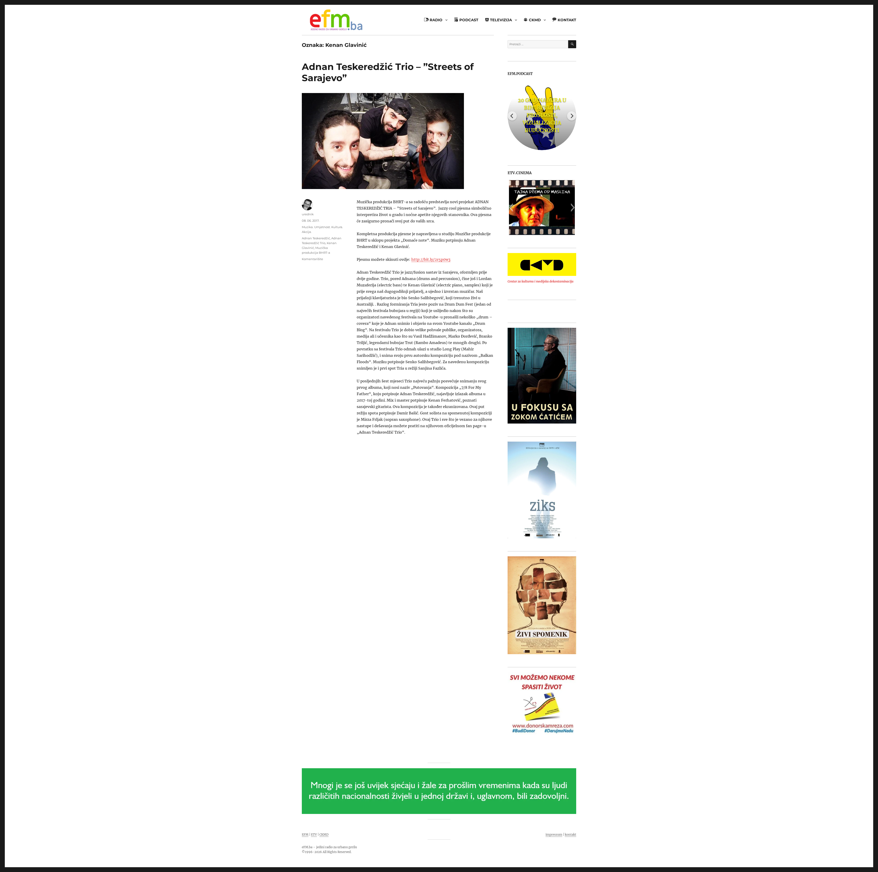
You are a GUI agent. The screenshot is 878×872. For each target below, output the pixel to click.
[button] (511, 207)
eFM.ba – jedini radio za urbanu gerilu (329, 847)
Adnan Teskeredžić (316, 238)
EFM (305, 835)
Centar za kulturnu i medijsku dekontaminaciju (540, 281)
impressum (554, 835)
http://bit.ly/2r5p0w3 (430, 259)
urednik (308, 214)
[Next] (571, 115)
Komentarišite (312, 259)
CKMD (324, 835)
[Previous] (512, 115)
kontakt (570, 835)
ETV (314, 835)
